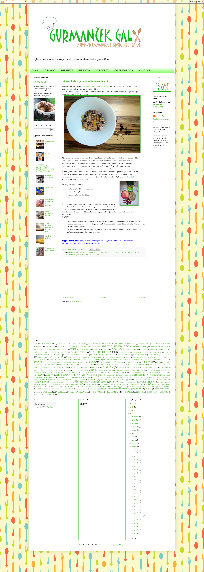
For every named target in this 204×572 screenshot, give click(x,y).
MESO (91, 370)
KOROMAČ (51, 362)
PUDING (112, 382)
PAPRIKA (39, 377)
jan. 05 (136, 530)
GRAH (166, 352)
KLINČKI (52, 359)
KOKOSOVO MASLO (92, 360)
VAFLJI (38, 392)
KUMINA (39, 364)
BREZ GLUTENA (95, 252)
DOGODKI (153, 349)
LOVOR (66, 367)
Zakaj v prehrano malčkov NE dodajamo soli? (49, 227)
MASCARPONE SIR (57, 370)
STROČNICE (44, 389)
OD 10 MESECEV (72, 372)
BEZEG (60, 346)
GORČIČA (148, 352)
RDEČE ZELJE (58, 384)
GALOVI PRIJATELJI (125, 352)
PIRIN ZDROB (134, 377)
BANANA (39, 347)
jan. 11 (136, 506)
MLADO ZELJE (122, 370)
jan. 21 (136, 473)
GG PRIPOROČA (123, 70)
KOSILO (91, 362)
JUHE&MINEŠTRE (99, 357)
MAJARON (95, 367)
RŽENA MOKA (40, 386)
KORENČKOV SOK (162, 359)
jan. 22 (136, 470)
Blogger (121, 545)
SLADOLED (115, 387)
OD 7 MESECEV (137, 372)
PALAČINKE (166, 375)
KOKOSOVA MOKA (73, 360)
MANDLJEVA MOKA (150, 367)
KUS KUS (72, 364)
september (135, 427)
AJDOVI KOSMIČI (120, 344)
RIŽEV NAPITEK (92, 384)
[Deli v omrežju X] (94, 249)
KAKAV (119, 357)
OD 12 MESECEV (101, 372)
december (135, 417)
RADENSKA (130, 382)
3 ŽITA (36, 344)
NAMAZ (60, 372)
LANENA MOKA (125, 364)
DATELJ (144, 349)
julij (133, 433)
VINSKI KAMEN (97, 392)
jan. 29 (136, 453)
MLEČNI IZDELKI (136, 370)
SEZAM (58, 387)
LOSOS (58, 367)
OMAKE (73, 375)
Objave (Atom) (77, 301)
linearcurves (107, 545)
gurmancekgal (160, 116)
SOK (37, 389)
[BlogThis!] (92, 249)
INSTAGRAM (158, 107)
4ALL (59, 343)
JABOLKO (66, 255)
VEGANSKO (81, 255)
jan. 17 (136, 486)
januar (134, 447)
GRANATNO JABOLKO (40, 355)
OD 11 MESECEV (86, 372)
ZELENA (140, 392)
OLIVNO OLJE (61, 375)
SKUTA (72, 387)
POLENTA (110, 380)
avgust (134, 430)
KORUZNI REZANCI (79, 362)
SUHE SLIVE (69, 389)
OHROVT (50, 375)
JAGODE (40, 357)
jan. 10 (136, 509)
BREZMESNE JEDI (138, 346)
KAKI (127, 357)
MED (76, 370)
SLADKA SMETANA (85, 386)
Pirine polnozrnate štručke (49, 213)
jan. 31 (136, 450)
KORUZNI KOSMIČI (64, 362)
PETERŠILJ (97, 377)
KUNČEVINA (51, 364)
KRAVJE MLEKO (132, 362)
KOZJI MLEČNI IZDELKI (115, 362)
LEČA (158, 364)
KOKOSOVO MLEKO (110, 360)
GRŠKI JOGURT (56, 355)
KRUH (158, 362)
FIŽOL (66, 352)
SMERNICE (66, 70)
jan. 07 (136, 523)
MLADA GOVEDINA (106, 370)
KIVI (45, 360)
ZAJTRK (96, 255)
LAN (115, 364)
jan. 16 (136, 490)
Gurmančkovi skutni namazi (50, 249)
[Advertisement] (104, 276)
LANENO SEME (139, 364)
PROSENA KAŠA (40, 382)
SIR (65, 387)
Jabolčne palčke (48, 237)
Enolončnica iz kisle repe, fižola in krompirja (49, 202)
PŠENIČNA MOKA (81, 382)
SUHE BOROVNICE (56, 389)
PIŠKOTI (93, 380)
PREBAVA (138, 380)
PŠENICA (69, 382)
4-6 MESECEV (73, 252)
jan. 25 (136, 463)
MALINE (121, 367)
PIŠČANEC (81, 380)
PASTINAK (72, 377)
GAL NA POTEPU (120, 252)
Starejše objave (140, 297)
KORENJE (38, 362)
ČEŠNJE (114, 349)
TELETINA (126, 389)
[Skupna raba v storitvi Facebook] (96, 249)
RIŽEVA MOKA (105, 384)
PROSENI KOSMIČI (56, 382)
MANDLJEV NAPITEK (133, 367)
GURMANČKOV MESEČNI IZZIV (76, 355)
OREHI (82, 375)
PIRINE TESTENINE (162, 377)
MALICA (73, 255)
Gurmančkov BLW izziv (49, 177)
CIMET (112, 252)
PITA (102, 380)
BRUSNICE (105, 252)
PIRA (124, 377)
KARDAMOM (137, 357)
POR (130, 380)
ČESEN (105, 349)
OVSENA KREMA (124, 375)
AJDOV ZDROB (80, 344)
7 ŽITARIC (70, 343)
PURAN (121, 382)
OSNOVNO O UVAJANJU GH (107, 375)
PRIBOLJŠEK (160, 380)
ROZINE (139, 384)
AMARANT (132, 344)
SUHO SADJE (81, 389)
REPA (66, 384)
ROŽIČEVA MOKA (152, 384)
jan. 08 (136, 520)
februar (134, 443)
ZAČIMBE (89, 255)
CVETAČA (84, 349)
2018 (132, 410)
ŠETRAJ (117, 389)
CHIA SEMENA (62, 349)
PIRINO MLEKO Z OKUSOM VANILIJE (61, 380)
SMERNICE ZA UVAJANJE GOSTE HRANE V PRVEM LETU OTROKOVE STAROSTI (45, 168)
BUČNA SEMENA (49, 349)
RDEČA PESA (46, 384)
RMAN (132, 384)
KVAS (80, 364)
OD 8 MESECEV (155, 372)
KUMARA (167, 362)
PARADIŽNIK (49, 377)
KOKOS (60, 360)
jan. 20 (136, 476)
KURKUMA (62, 364)
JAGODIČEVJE (50, 357)
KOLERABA (124, 360)
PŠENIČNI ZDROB (99, 382)
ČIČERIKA (123, 349)
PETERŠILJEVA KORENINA (113, 377)
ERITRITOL (57, 352)
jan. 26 (136, 460)
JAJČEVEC (71, 357)
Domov (36, 70)
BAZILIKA (51, 347)
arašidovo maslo (143, 344)
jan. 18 (136, 483)
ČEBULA (95, 349)
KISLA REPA (147, 357)
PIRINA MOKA (148, 377)
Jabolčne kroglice (40, 82)
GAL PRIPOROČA (133, 252)
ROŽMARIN (166, 384)
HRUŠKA (110, 355)
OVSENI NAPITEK (155, 375)
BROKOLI (154, 347)
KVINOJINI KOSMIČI (104, 364)
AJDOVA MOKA (106, 344)
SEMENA (50, 387)
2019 (132, 407)
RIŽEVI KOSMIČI (119, 384)
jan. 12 (136, 503)
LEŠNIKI (165, 364)
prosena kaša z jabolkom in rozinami (95, 86)
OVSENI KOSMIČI (138, 375)
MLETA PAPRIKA (153, 370)
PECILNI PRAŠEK (84, 377)
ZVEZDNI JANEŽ (152, 392)
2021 (132, 404)
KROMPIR (147, 362)
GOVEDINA (157, 352)
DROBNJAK (47, 352)
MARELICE (45, 370)
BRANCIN (98, 346)
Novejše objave (67, 297)
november (135, 420)
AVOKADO (154, 343)
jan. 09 (136, 513)
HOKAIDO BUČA (96, 355)
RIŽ (81, 384)
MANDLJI (165, 367)
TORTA (157, 389)
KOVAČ (102, 362)
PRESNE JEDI (148, 380)
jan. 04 (136, 533)
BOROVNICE (86, 347)
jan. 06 (136, 526)
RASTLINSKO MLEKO (145, 382)
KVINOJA (89, 364)
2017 (132, 414)
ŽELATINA (164, 392)
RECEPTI (48, 153)
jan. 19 (136, 480)
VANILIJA (47, 392)
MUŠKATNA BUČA (48, 372)
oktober (134, 423)
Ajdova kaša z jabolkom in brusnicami (85, 81)
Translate (50, 407)
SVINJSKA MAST (106, 389)
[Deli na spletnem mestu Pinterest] (99, 249)
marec (134, 440)
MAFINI (85, 367)
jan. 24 (136, 466)
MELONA (83, 370)
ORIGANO (91, 375)
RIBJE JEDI (74, 384)
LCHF (149, 364)
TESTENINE (136, 389)
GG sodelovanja (138, 352)
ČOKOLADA (134, 349)
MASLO (68, 370)
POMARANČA (121, 380)
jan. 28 (136, 456)
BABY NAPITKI (165, 344)
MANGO (36, 370)
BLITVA (67, 347)
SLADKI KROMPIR (101, 387)
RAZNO (160, 382)
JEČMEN (78, 357)
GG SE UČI (144, 70)
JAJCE (60, 357)
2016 (132, 538)
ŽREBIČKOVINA (49, 394)
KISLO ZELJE (38, 359)
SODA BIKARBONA (164, 387)
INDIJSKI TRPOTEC (140, 355)
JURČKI (112, 357)
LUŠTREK (76, 367)
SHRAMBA (84, 70)
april (133, 437)
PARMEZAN (62, 377)
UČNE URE (166, 389)
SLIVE (123, 387)
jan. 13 (136, 500)
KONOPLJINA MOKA (149, 359)
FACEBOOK (157, 104)
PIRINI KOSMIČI (39, 380)
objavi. (97, 232)
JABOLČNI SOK (154, 355)
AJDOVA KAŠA (83, 252)
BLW (75, 346)
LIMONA (37, 367)
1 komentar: (82, 249)
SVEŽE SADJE (93, 389)
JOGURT (87, 357)
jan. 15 (136, 493)
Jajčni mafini (49, 188)
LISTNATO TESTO (47, 367)
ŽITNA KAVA (37, 394)
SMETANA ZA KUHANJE (146, 387)
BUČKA (36, 349)
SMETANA (131, 387)
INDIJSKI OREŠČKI (125, 355)
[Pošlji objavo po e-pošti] (90, 249)
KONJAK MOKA (135, 359)
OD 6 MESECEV (117, 372)
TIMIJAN (148, 389)
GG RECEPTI (102, 70)
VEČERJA (60, 392)
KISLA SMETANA (160, 357)
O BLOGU (50, 70)
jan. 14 (136, 496)
